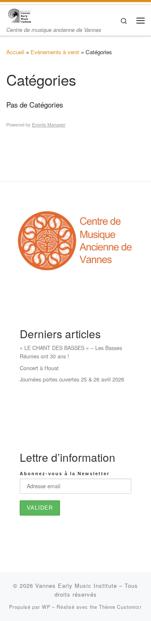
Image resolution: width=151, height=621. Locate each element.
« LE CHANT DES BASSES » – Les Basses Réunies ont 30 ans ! (71, 352)
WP (46, 606)
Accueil (15, 52)
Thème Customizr (120, 606)
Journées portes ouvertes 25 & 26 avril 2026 (72, 379)
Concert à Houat (39, 368)
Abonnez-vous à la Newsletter (64, 473)
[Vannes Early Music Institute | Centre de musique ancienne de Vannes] (19, 14)
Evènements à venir (55, 52)
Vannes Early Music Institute (76, 585)
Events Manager (48, 124)
